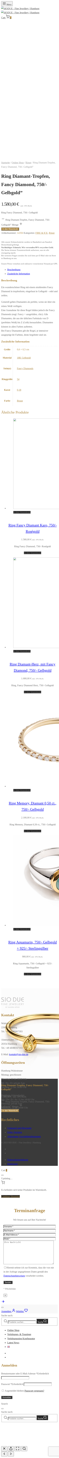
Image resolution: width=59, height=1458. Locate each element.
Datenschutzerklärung (17, 1159)
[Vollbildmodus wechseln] (18, 1448)
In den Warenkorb (10, 229)
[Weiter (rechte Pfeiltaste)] (11, 1454)
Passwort (12, 1384)
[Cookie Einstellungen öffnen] (24, 1444)
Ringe (28, 162)
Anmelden (6, 1397)
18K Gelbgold (24, 357)
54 (18, 379)
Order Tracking (14, 1132)
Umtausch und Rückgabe (19, 1128)
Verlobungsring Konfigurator (21, 1338)
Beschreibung (13, 269)
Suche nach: (7, 1315)
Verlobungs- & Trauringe (19, 1334)
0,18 (19, 390)
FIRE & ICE (41, 233)
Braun (20, 400)
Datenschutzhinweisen (14, 1275)
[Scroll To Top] (3, 1302)
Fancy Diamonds (25, 368)
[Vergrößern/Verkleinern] (24, 1448)
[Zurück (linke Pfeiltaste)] (4, 1454)
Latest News (13, 1342)
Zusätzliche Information (18, 273)
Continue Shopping (10, 1196)
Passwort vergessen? (34, 1390)
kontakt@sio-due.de (18, 1054)
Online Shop (18, 162)
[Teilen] (11, 1448)
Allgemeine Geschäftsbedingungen (24, 1136)
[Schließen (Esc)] (4, 1448)
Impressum (12, 1164)
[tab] (32, 270)
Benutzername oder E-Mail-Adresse (25, 1373)
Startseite (5, 162)
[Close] (2, 1175)
